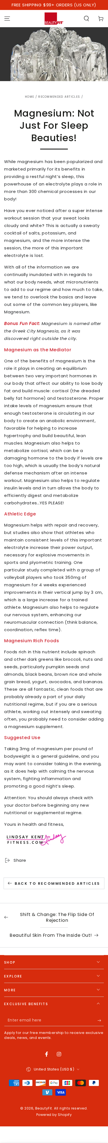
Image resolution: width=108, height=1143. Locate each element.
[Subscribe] (100, 1021)
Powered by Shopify (54, 1115)
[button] (86, 18)
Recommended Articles (59, 97)
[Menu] (7, 18)
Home (29, 97)
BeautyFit (43, 1108)
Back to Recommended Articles (57, 883)
